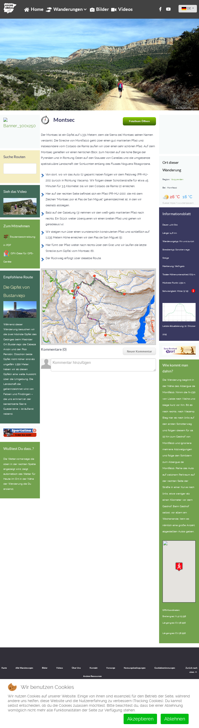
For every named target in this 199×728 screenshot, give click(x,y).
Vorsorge (110, 668)
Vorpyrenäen (177, 179)
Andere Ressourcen (92, 676)
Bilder (44, 668)
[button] (179, 567)
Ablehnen (174, 719)
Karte (4, 668)
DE (189, 8)
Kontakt (93, 668)
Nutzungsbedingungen (135, 668)
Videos (59, 668)
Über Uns (76, 668)
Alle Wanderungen (24, 668)
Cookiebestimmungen (164, 668)
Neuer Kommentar (139, 351)
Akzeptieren (140, 719)
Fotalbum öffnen (139, 121)
